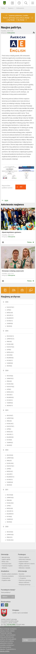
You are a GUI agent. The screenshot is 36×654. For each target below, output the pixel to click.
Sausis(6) (9, 366)
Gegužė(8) (9, 355)
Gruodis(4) (10, 455)
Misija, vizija (5, 561)
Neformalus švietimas (25, 559)
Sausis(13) (10, 405)
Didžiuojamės (20, 8)
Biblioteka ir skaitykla (24, 568)
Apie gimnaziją (6, 557)
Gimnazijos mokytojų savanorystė (13, 271)
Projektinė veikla (6, 580)
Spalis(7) (9, 460)
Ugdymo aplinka (6, 559)
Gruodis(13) (10, 336)
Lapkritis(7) (10, 378)
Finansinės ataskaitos (8, 576)
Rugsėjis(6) (10, 384)
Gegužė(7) (9, 394)
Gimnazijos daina (6, 563)
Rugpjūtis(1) (10, 307)
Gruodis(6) (10, 376)
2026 (6, 302)
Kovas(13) (10, 360)
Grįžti (6, 200)
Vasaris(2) (10, 403)
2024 (6, 370)
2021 (6, 489)
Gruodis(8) (10, 495)
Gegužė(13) (10, 511)
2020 (6, 526)
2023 (6, 410)
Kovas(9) (9, 440)
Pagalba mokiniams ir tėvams (27, 563)
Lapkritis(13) (10, 339)
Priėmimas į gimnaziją (25, 580)
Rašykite (4, 596)
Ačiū (19, 187)
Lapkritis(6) (10, 418)
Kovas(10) (10, 400)
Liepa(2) (9, 310)
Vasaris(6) (10, 323)
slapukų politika (4, 651)
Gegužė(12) (10, 315)
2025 (6, 331)
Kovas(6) (9, 516)
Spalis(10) (9, 537)
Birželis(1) (10, 431)
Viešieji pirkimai (6, 578)
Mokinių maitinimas (24, 565)
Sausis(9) (9, 445)
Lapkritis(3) (10, 497)
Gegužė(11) (10, 434)
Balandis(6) (10, 357)
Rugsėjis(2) (10, 540)
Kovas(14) (10, 320)
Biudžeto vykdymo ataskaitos (10, 574)
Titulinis (3, 8)
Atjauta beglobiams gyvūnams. (12, 232)
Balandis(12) (10, 477)
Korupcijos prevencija (24, 584)
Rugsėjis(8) (10, 344)
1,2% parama (22, 578)
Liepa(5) (9, 349)
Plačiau (29, 242)
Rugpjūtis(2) (10, 347)
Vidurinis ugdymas (24, 557)
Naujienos (11, 8)
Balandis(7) (10, 318)
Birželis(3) (10, 312)
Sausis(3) (9, 485)
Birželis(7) (10, 471)
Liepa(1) (9, 505)
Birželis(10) (10, 352)
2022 (6, 450)
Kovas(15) (10, 479)
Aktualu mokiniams (24, 582)
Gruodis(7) (10, 415)
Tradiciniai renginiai (7, 565)
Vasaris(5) (10, 363)
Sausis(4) (9, 326)
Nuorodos (21, 574)
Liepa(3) (9, 468)
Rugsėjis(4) (10, 463)
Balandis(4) (10, 397)
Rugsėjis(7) (10, 423)
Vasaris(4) (10, 482)
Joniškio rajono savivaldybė (20, 613)
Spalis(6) (9, 421)
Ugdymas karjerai (23, 561)
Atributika (4, 568)
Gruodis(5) (10, 532)
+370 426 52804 (11, 624)
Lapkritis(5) (10, 458)
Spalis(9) (9, 341)
